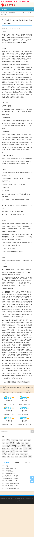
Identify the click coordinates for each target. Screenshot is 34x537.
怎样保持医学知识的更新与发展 (10, 478)
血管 (26, 454)
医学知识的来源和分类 (8, 471)
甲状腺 (3, 448)
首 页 (2, 1)
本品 (8, 446)
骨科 (19, 1)
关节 (8, 440)
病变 (16, 448)
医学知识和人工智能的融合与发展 (10, 483)
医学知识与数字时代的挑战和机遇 (10, 488)
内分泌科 (5, 13)
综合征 (26, 451)
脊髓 (9, 454)
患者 (12, 442)
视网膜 (3, 456)
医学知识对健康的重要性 (8, 473)
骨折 (25, 456)
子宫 (3, 443)
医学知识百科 (8, 1)
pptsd (4, 28)
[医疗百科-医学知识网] (17, 4)
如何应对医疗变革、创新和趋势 (10, 476)
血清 (22, 454)
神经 (3, 451)
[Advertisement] (17, 520)
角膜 (8, 456)
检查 (24, 445)
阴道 (12, 456)
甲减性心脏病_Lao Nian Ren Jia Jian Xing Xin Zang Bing (17, 392)
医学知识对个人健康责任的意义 (10, 486)
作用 (3, 440)
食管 (21, 456)
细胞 (12, 451)
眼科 (28, 1)
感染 (18, 443)
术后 (14, 445)
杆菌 (19, 446)
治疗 (29, 446)
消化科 (15, 1)
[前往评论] (32, 481)
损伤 (3, 446)
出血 (13, 440)
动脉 (21, 440)
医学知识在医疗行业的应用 (9, 468)
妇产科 (24, 1)
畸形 (8, 448)
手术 (23, 443)
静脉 (16, 456)
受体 (9, 382)
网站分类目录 (28, 498)
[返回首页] (32, 477)
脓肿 (13, 454)
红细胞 (7, 451)
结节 (21, 451)
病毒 (21, 448)
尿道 (7, 443)
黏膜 (30, 457)
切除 (17, 440)
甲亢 (18, 382)
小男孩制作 (17, 501)
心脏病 (14, 382)
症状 (25, 448)
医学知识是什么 (6, 466)
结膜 (17, 451)
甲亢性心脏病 (25, 382)
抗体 (27, 443)
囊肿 (29, 440)
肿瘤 (4, 453)
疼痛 (12, 448)
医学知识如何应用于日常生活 (9, 481)
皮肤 (30, 448)
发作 (25, 440)
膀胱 (17, 454)
